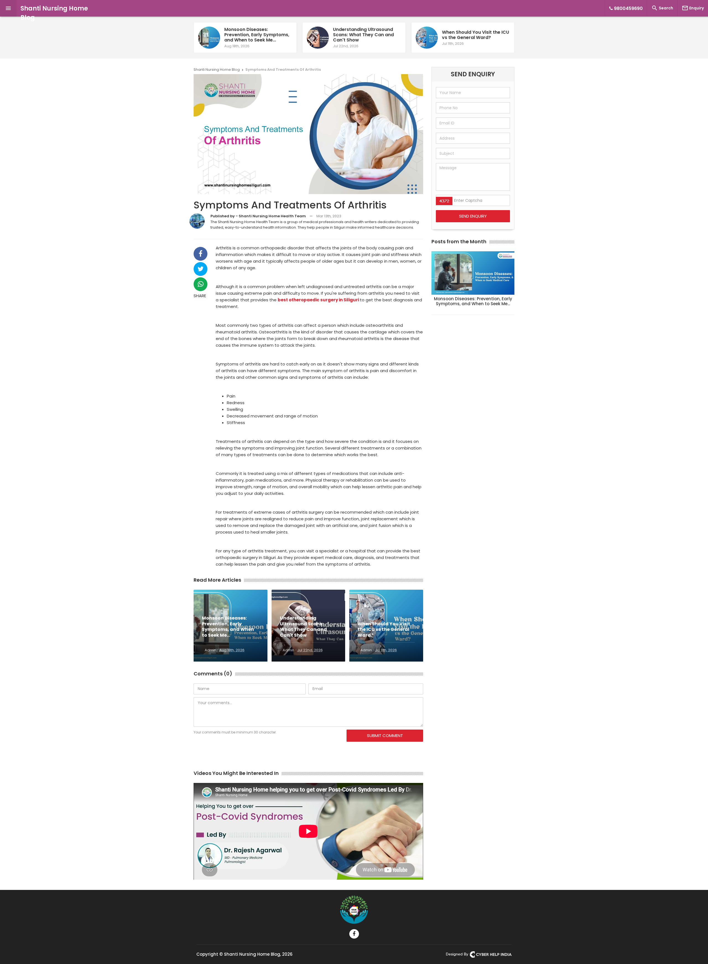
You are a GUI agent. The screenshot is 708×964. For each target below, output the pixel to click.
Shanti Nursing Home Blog (54, 13)
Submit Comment (385, 735)
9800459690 (628, 8)
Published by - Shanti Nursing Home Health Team (258, 216)
